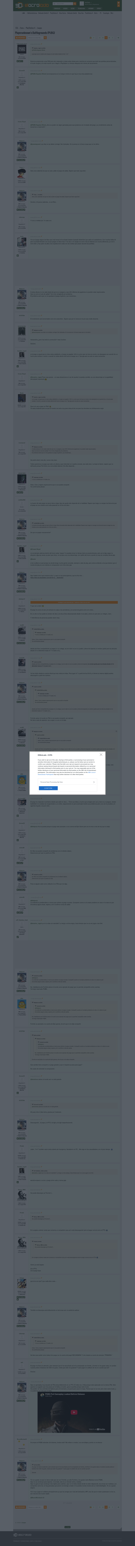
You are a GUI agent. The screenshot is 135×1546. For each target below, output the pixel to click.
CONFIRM (48, 788)
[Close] (102, 755)
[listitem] (67, 782)
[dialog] (67, 773)
